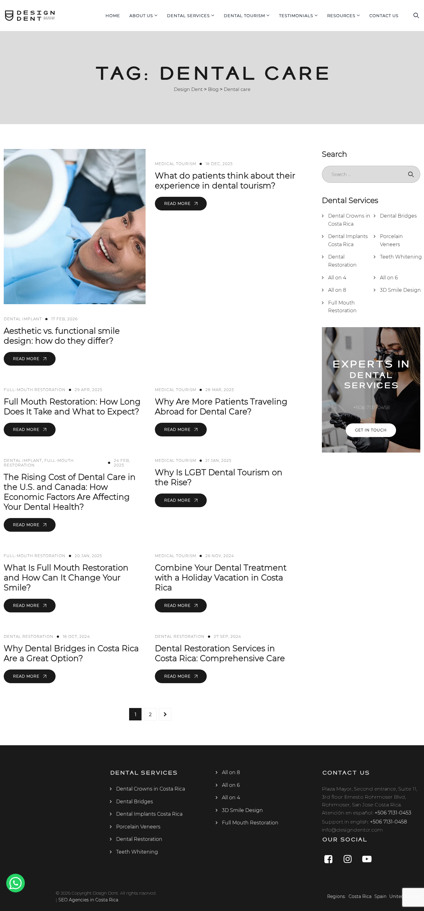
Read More (27, 358)
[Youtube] (366, 859)
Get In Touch (371, 430)
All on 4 (337, 278)
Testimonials (296, 15)
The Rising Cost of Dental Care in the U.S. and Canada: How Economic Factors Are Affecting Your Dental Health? (70, 492)
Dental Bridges (398, 216)
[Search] (416, 15)
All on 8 (337, 290)
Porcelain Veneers (391, 240)
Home (113, 15)
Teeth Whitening (401, 257)
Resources (341, 15)
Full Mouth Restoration (342, 307)
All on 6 (389, 278)
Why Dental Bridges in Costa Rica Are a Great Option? (71, 653)
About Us (141, 15)
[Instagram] (347, 859)
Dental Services (188, 15)
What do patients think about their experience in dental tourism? (225, 181)
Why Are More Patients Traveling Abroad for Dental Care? (221, 407)
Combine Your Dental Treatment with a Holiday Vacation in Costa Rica (220, 578)
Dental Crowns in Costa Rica (349, 220)
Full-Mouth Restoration (34, 389)
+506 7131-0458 (388, 822)
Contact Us (384, 15)
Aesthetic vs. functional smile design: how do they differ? (62, 336)
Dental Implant (23, 319)
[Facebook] (328, 859)
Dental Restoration (28, 636)
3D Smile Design (400, 290)
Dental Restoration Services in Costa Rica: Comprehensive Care (220, 653)
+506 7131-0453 (393, 813)
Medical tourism (175, 163)
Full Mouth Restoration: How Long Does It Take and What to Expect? (72, 407)
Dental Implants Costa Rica (348, 240)
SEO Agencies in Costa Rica (88, 900)
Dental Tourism (244, 15)
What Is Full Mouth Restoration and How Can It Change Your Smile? (66, 578)
